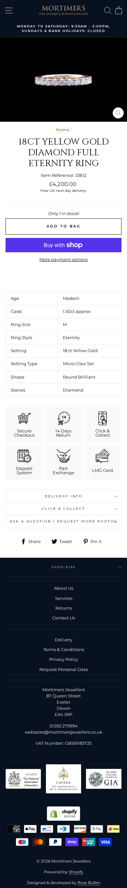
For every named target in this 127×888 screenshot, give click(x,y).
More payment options (63, 259)
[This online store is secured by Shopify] (63, 819)
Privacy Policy (63, 659)
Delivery (63, 639)
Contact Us (63, 617)
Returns (63, 608)
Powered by (63, 871)
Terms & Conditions (63, 649)
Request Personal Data (63, 669)
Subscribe (63, 567)
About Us (63, 588)
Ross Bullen (89, 882)
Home (62, 129)
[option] (63, 29)
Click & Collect (63, 508)
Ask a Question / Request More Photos (63, 521)
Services (63, 598)
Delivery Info (63, 496)
